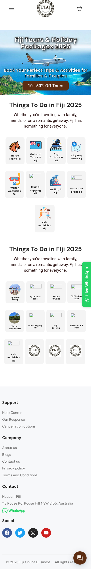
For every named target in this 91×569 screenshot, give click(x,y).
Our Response (13, 419)
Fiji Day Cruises (56, 298)
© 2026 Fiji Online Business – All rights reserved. (45, 562)
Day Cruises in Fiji (56, 157)
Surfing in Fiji (55, 191)
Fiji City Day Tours (76, 297)
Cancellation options (19, 426)
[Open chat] (80, 558)
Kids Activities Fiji (44, 225)
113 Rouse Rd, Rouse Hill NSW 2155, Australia (37, 503)
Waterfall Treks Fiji (76, 190)
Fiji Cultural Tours (35, 298)
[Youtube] (46, 533)
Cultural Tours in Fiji (35, 157)
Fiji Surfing (56, 327)
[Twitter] (20, 533)
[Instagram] (33, 533)
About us (9, 447)
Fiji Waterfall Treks (76, 326)
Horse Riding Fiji (15, 157)
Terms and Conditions (20, 475)
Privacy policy (13, 468)
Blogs (6, 454)
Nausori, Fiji (11, 496)
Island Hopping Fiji (35, 190)
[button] (79, 8)
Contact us (11, 461)
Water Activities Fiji (14, 191)
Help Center (12, 412)
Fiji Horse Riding (15, 298)
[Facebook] (7, 533)
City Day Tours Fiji (76, 157)
